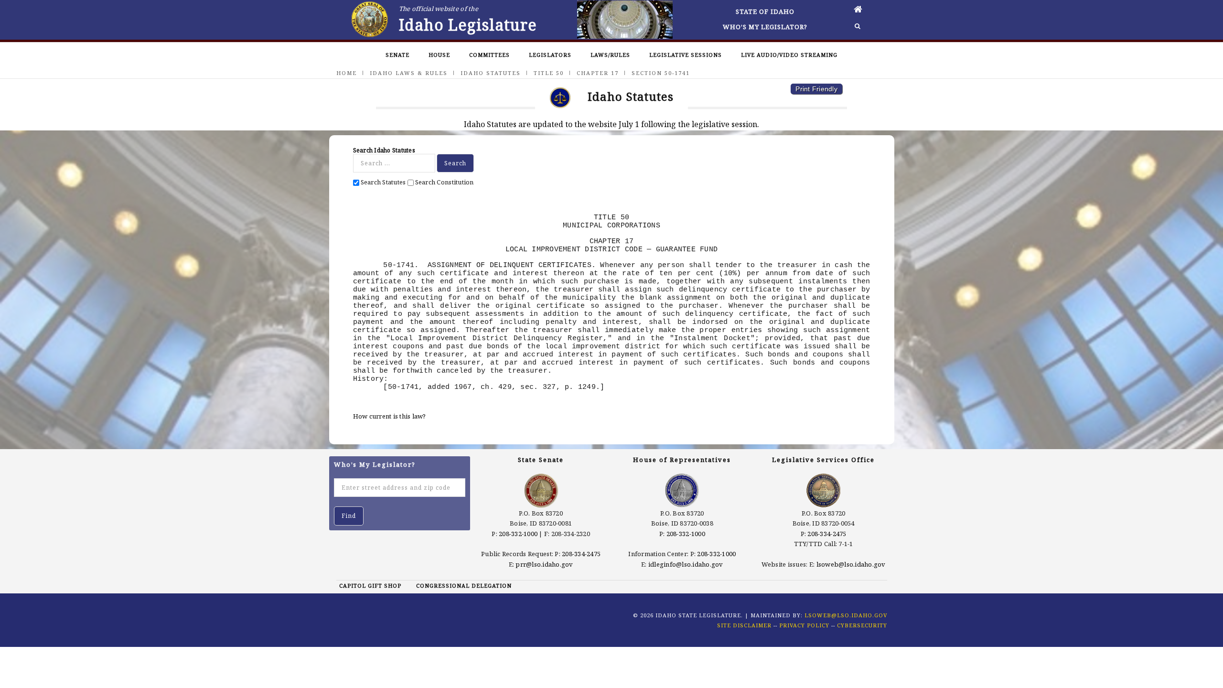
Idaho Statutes (491, 72)
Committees (489, 54)
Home (346, 72)
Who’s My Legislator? (765, 26)
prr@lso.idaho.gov (544, 564)
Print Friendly (816, 89)
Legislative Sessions (685, 54)
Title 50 (549, 72)
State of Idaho (765, 11)
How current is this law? (389, 416)
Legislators (550, 54)
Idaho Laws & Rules (409, 72)
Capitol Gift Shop (370, 585)
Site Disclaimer (744, 625)
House (439, 54)
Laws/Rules (610, 54)
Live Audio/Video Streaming (789, 54)
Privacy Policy (804, 625)
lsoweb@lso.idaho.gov (851, 564)
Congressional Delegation (464, 585)
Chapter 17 (598, 72)
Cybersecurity (862, 625)
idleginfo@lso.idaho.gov (685, 564)
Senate (397, 54)
